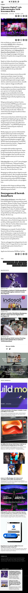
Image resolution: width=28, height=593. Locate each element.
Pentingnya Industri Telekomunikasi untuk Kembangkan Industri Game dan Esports (13, 292)
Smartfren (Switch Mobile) (8, 52)
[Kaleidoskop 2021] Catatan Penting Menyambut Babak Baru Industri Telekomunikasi (13, 339)
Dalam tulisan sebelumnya (8, 199)
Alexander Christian (9, 261)
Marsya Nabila (5, 13)
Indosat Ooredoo (11, 263)
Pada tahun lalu (5, 161)
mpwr (25, 263)
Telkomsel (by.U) (19, 50)
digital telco (22, 261)
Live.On (20, 263)
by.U (16, 261)
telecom (24, 265)
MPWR (10, 44)
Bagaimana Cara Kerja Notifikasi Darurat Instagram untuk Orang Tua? (12, 546)
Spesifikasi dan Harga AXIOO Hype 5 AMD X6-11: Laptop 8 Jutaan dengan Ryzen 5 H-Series (13, 445)
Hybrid (3, 4)
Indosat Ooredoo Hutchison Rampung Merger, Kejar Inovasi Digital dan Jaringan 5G (14, 314)
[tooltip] (16, 16)
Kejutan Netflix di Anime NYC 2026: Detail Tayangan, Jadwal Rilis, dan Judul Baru (12, 478)
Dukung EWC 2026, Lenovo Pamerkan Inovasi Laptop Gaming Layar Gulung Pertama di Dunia (13, 512)
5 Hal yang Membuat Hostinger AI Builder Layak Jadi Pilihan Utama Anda (14, 411)
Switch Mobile (16, 265)
